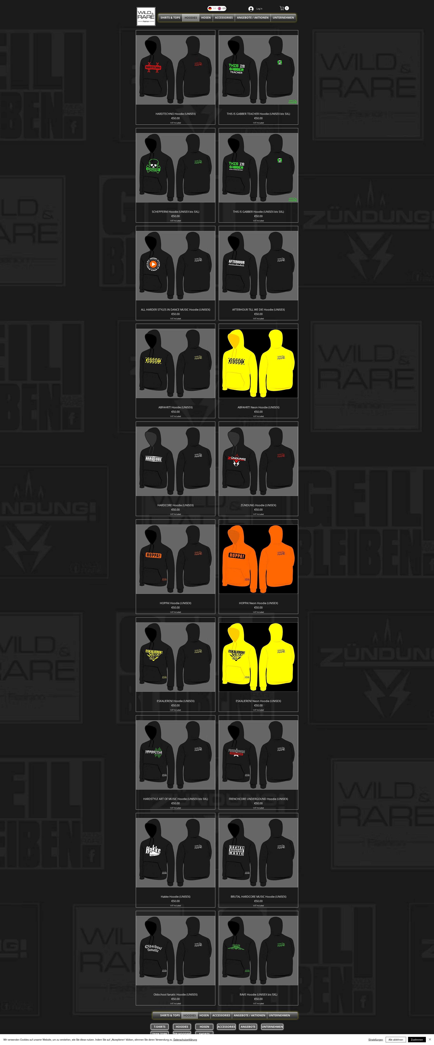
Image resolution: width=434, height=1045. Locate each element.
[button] (285, 8)
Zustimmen (417, 1039)
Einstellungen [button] (376, 1039)
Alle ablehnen (396, 1039)
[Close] (430, 1039)
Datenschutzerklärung (185, 1039)
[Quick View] (175, 69)
